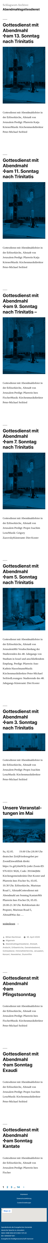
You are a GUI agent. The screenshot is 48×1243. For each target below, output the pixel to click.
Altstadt (33, 944)
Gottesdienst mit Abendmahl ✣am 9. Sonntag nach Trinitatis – (21, 304)
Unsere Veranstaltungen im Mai (22, 810)
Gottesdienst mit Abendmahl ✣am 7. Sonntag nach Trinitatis (21, 439)
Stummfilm (27, 954)
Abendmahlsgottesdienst (17, 944)
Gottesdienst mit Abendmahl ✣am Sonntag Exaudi (21, 1062)
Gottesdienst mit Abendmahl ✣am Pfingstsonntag (21, 986)
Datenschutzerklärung (24, 1198)
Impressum (24, 1194)
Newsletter (16, 954)
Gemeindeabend (32, 947)
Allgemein (10, 940)
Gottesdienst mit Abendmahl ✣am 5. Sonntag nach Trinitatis (21, 574)
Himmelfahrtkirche (24, 951)
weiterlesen (11, 923)
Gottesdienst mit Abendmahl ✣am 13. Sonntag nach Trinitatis (21, 33)
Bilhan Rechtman (13, 937)
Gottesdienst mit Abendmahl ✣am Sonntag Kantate (21, 1138)
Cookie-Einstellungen (24, 1203)
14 (18, 1187)
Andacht (6, 947)
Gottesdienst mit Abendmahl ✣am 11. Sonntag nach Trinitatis (21, 168)
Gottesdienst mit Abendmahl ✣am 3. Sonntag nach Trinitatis (21, 720)
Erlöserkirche (18, 947)
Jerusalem (38, 951)
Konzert (6, 954)
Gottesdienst (9, 951)
